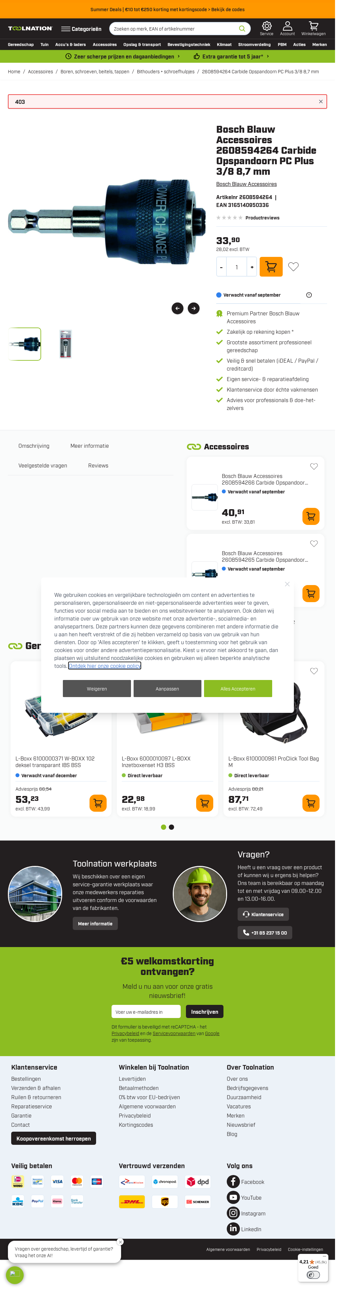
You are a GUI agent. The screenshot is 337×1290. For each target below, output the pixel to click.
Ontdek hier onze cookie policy (105, 665)
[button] (14, 1275)
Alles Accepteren (237, 688)
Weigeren (97, 688)
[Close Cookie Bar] (287, 584)
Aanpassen (167, 688)
